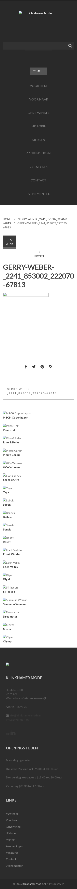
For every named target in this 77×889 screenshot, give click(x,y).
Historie (38, 126)
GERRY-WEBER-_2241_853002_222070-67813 (32, 391)
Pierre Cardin (12, 454)
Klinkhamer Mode (33, 883)
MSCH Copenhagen (15, 417)
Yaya (6, 492)
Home (7, 219)
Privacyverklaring (17, 719)
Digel (6, 579)
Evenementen (38, 193)
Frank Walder (12, 554)
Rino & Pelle (11, 442)
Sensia (7, 529)
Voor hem (38, 85)
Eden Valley (10, 566)
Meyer (7, 629)
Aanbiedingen (38, 153)
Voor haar (38, 99)
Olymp (7, 641)
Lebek (7, 504)
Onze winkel (38, 113)
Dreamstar (10, 616)
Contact (38, 180)
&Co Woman (11, 467)
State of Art (11, 479)
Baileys (7, 517)
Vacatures (38, 167)
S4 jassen (9, 591)
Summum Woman (14, 604)
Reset (7, 542)
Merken (38, 140)
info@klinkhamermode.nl (25, 715)
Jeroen (38, 256)
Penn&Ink (9, 430)
